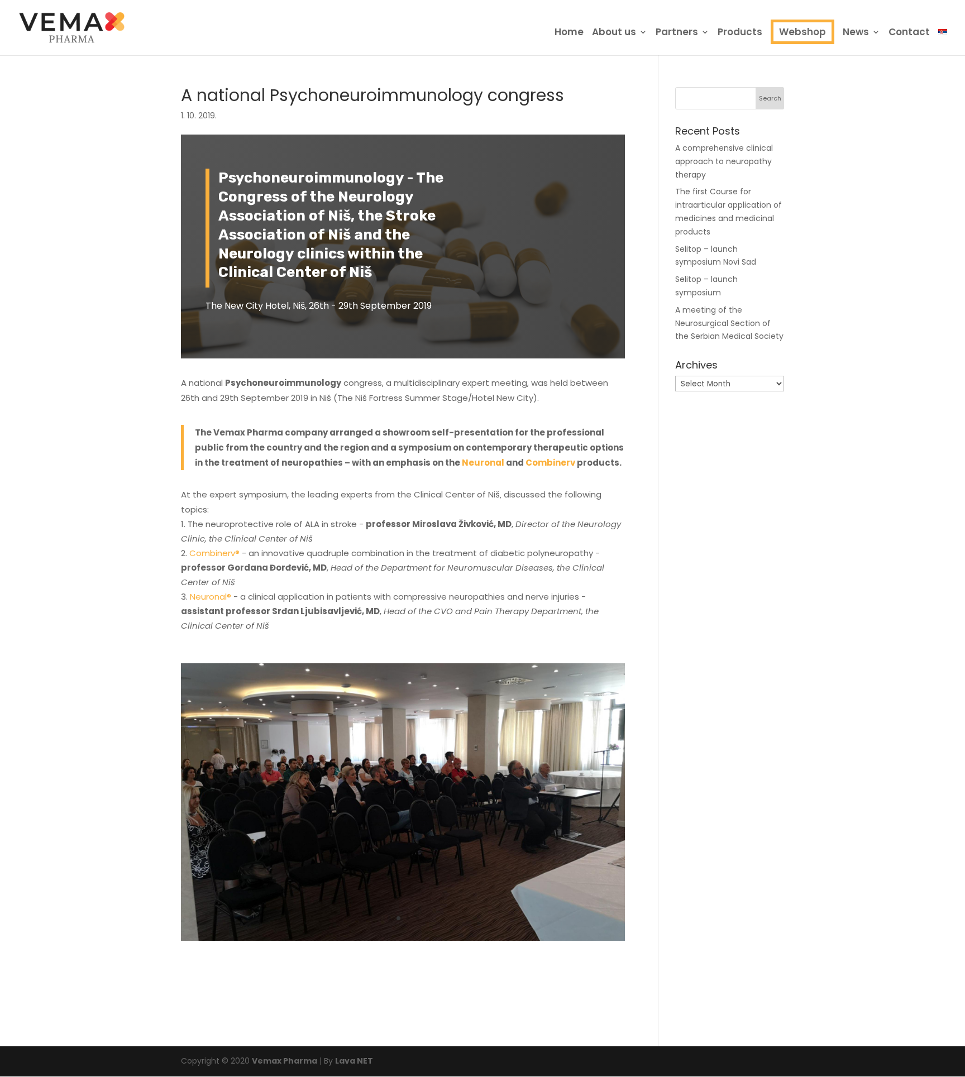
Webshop (802, 32)
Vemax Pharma (284, 1060)
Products (740, 33)
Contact (909, 33)
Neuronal (483, 462)
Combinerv (550, 462)
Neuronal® (210, 596)
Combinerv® (214, 553)
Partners (677, 33)
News (856, 33)
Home (569, 33)
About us (614, 33)
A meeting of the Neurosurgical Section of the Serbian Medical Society (729, 323)
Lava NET (354, 1060)
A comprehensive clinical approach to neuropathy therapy (724, 161)
